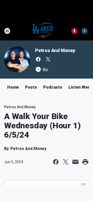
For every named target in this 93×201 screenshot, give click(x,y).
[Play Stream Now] (84, 31)
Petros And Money (55, 50)
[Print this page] (85, 161)
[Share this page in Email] (75, 161)
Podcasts (52, 87)
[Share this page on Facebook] (55, 161)
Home (13, 87)
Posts (31, 87)
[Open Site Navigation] (7, 31)
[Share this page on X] (65, 161)
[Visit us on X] (48, 59)
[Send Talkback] (74, 31)
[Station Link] (43, 31)
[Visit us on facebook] (38, 59)
